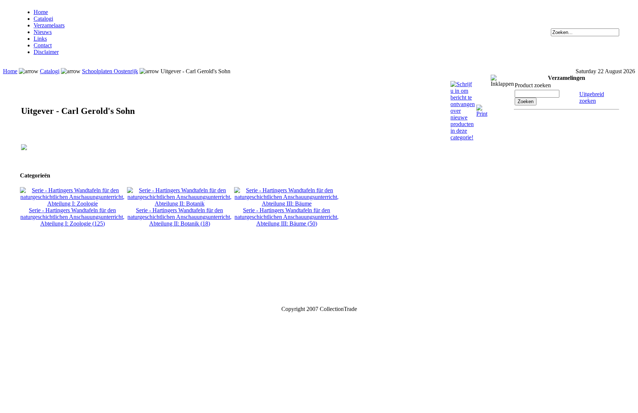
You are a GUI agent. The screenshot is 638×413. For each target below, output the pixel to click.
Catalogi (43, 19)
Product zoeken (533, 85)
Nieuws (43, 32)
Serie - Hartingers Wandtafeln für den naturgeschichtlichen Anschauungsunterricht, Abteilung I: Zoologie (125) (72, 217)
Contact (43, 45)
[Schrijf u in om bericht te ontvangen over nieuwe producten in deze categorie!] (462, 84)
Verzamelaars (49, 25)
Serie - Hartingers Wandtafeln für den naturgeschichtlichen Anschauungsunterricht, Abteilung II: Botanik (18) (179, 217)
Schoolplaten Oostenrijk (110, 71)
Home (41, 12)
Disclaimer (46, 52)
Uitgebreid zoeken (591, 97)
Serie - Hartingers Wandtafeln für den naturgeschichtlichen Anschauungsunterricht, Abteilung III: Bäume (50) (286, 217)
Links (40, 38)
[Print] (481, 108)
